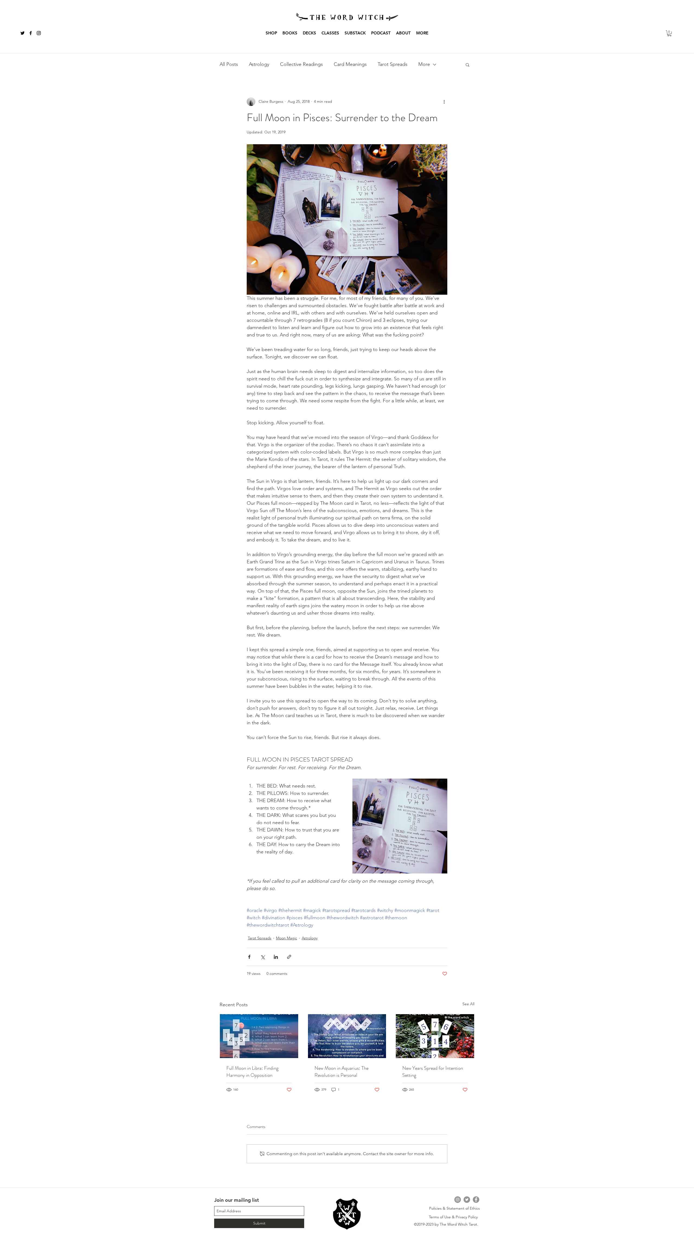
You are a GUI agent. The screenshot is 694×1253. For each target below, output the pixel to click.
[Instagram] (457, 1199)
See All (468, 1003)
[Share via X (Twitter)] (262, 956)
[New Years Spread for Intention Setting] (435, 1036)
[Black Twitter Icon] (22, 33)
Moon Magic (286, 938)
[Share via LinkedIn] (275, 956)
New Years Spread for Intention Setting (432, 1072)
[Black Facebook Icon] (30, 33)
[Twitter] (467, 1199)
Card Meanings (350, 64)
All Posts (229, 64)
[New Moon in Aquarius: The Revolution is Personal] (347, 1036)
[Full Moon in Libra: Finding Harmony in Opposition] (259, 1036)
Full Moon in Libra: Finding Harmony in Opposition (252, 1072)
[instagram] (38, 33)
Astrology (259, 64)
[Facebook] (476, 1199)
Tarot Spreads (392, 64)
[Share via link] (289, 956)
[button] (290, 33)
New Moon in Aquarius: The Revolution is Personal (341, 1072)
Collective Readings (301, 64)
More (424, 64)
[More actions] (444, 101)
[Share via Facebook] (249, 956)
